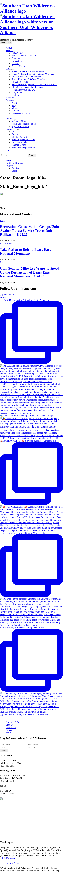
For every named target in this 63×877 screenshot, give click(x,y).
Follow (3, 297)
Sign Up (10, 725)
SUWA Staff (17, 53)
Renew (15, 134)
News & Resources (10, 98)
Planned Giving (19, 145)
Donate (9, 150)
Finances (16, 58)
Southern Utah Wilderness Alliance (26, 30)
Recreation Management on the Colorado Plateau (34, 84)
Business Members (20, 142)
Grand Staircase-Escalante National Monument (33, 74)
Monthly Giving (19, 137)
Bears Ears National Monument (26, 76)
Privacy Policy (18, 66)
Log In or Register (14, 163)
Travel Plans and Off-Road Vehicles (28, 79)
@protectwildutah (8, 294)
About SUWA (9, 49)
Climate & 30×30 (20, 82)
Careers (15, 63)
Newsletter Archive (21, 113)
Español (15, 171)
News (14, 103)
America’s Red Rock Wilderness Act (29, 71)
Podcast (15, 110)
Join (14, 131)
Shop (8, 160)
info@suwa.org (9, 858)
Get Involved (10, 117)
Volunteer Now (19, 121)
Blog (14, 105)
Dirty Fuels (17, 92)
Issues (8, 69)
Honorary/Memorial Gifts (23, 139)
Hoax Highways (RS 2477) (24, 90)
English (9, 165)
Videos (15, 108)
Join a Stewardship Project (24, 124)
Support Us (11, 129)
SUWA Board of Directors (24, 55)
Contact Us (17, 61)
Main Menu (6, 43)
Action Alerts (6, 243)
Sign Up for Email (20, 126)
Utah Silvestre (18, 95)
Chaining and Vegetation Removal (28, 87)
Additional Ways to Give (23, 147)
